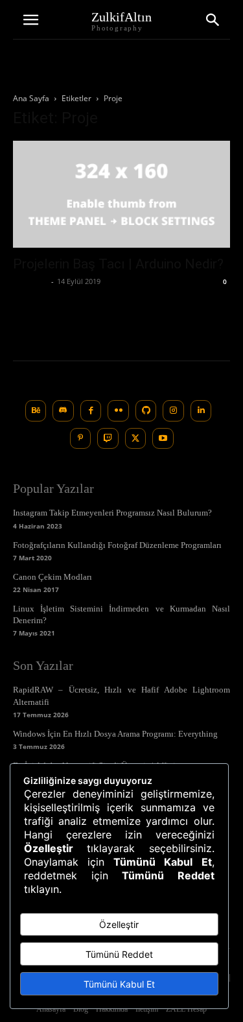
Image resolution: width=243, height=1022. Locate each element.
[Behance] (36, 411)
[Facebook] (91, 411)
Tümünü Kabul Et (119, 984)
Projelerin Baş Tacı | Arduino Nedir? (118, 264)
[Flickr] (118, 411)
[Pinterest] (80, 438)
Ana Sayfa (31, 98)
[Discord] (63, 411)
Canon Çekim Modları (52, 577)
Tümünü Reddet (119, 954)
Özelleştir (119, 924)
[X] (135, 438)
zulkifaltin (30, 281)
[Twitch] (108, 438)
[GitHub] (146, 411)
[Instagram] (173, 411)
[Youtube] (163, 438)
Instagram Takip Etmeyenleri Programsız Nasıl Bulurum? (112, 512)
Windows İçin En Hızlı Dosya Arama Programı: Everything (115, 734)
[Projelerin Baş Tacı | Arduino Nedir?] (121, 194)
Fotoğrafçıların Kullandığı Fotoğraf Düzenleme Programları (117, 545)
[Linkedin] (201, 411)
